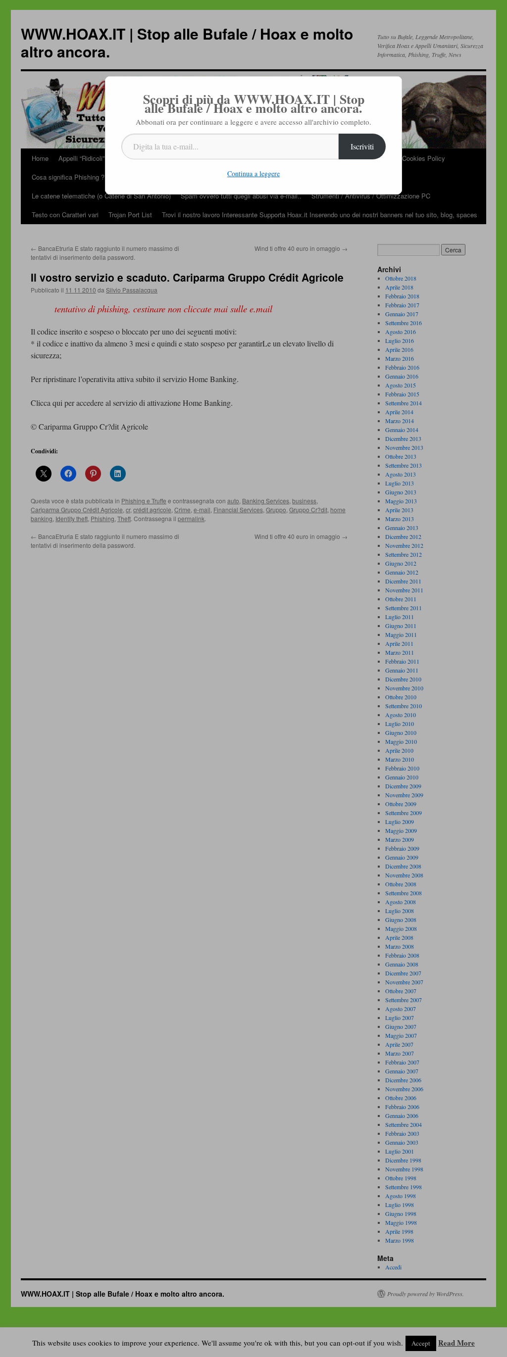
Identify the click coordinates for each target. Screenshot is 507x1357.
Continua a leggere (253, 173)
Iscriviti (362, 146)
